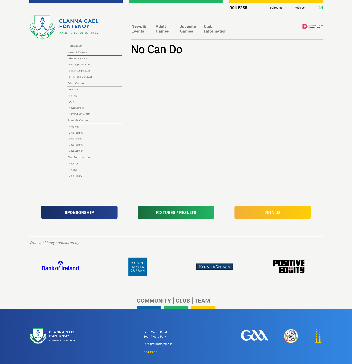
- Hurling (72, 95)
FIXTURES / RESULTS (176, 212)
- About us (72, 163)
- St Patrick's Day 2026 (79, 76)
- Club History (74, 175)
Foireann (276, 7)
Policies (299, 7)
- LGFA (70, 101)
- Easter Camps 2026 (78, 70)
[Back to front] (63, 27)
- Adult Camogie (76, 107)
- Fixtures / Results (77, 58)
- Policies (72, 169)
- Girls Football (75, 144)
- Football (72, 89)
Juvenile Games (188, 28)
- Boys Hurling (74, 138)
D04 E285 (238, 7)
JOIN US (273, 212)
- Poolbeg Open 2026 (78, 64)
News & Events (138, 28)
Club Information (215, 28)
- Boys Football (75, 132)
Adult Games (162, 28)
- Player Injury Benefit (78, 113)
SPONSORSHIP (79, 212)
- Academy (73, 126)
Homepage (74, 45)
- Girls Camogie (75, 150)
